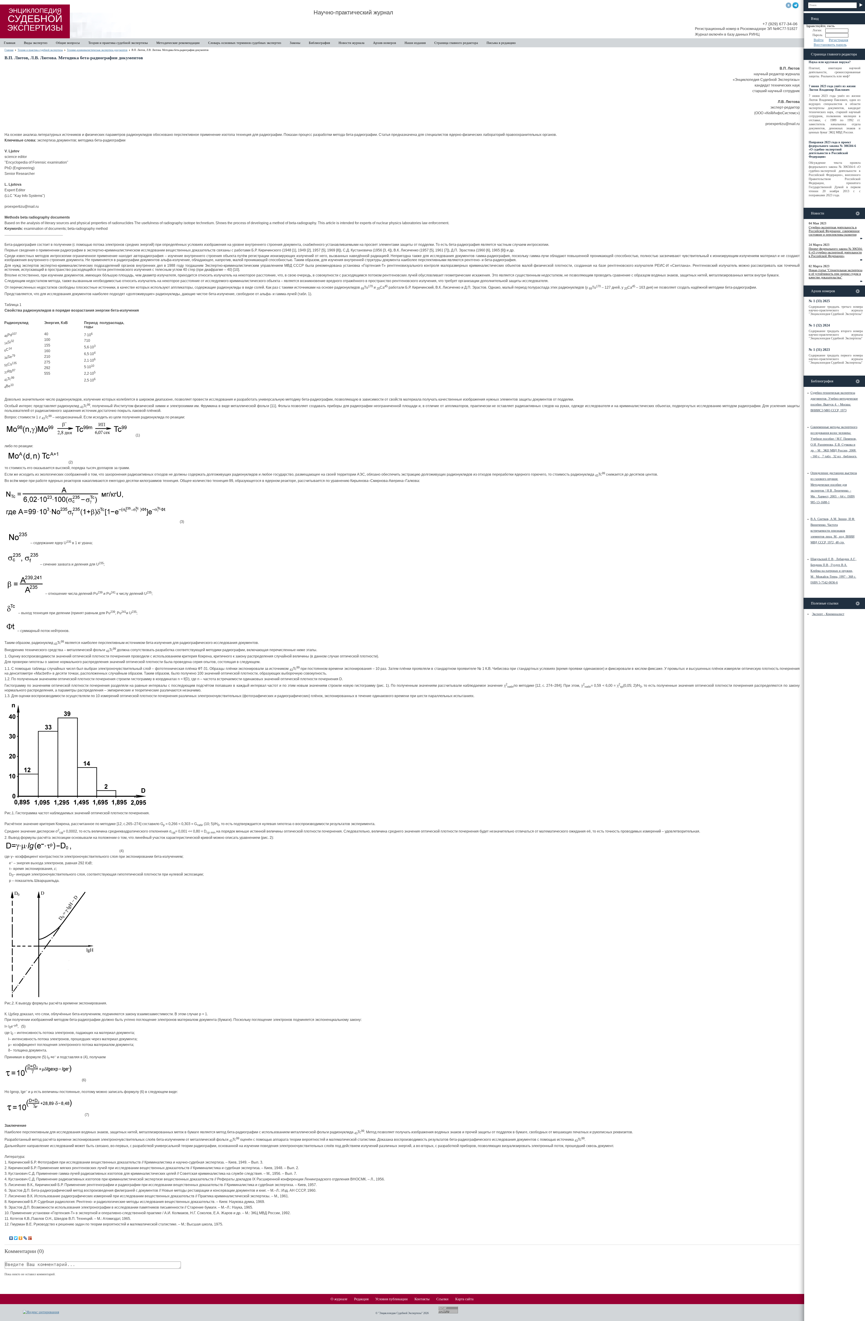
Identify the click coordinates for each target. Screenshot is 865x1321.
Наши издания (415, 43)
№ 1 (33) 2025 (819, 301)
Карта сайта (464, 1299)
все (857, 213)
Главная (9, 43)
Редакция (361, 1299)
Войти (819, 40)
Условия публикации (391, 1299)
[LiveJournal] (25, 1238)
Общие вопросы (68, 43)
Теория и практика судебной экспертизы (118, 43)
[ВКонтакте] (11, 1238)
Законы (295, 43)
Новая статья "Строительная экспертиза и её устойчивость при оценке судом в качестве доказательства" (835, 274)
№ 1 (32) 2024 (819, 325)
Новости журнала (351, 43)
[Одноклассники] (20, 1238)
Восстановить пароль (830, 45)
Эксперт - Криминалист (828, 614)
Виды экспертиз (35, 43)
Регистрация (838, 40)
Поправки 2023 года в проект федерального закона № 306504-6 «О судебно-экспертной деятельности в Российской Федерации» (832, 149)
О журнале (339, 1299)
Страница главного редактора (456, 43)
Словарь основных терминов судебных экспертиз (244, 43)
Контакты (422, 1299)
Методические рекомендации (178, 43)
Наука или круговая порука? (830, 62)
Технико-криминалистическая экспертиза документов (97, 50)
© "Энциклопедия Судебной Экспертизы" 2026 (402, 1313)
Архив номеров (384, 43)
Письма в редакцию (501, 43)
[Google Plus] (30, 1238)
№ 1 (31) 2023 (819, 349)
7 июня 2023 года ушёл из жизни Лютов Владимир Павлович (832, 87)
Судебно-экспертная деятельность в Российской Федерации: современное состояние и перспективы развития (834, 231)
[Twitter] (16, 1238)
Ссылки (442, 1299)
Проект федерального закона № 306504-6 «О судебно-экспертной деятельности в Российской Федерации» (836, 252)
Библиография (319, 43)
